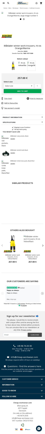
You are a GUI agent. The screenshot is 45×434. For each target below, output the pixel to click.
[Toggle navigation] (3, 3)
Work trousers (24, 8)
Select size (8, 82)
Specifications (9, 122)
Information (8, 385)
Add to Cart (22, 91)
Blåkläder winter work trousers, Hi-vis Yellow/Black (32, 257)
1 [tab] (20, 19)
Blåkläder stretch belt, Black (19, 150)
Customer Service (10, 379)
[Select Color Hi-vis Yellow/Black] (22, 66)
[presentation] (42, 245)
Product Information (12, 117)
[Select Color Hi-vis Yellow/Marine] (13, 66)
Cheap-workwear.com (22, 403)
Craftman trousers (35, 8)
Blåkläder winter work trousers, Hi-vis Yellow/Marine (12, 257)
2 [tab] (23, 19)
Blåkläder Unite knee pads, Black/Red (22, 161)
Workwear (15, 8)
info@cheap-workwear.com (24, 357)
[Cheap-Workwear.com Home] (22, 3)
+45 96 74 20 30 (24, 346)
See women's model (12, 108)
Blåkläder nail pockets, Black (19, 136)
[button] (39, 428)
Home (5, 8)
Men (10, 8)
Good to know (9, 390)
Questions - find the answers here (24, 366)
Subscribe (35, 335)
